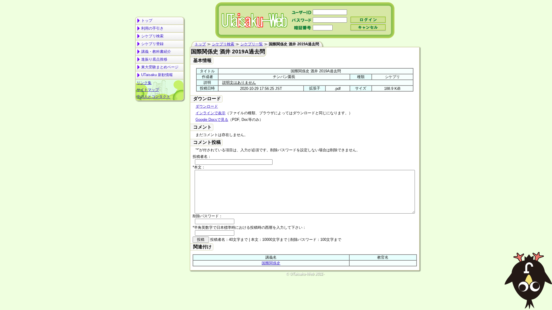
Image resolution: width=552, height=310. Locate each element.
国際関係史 (271, 263)
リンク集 (144, 83)
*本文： (199, 167)
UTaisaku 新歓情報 (157, 75)
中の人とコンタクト (153, 96)
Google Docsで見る (211, 119)
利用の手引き (152, 28)
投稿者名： (202, 156)
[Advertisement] (159, 125)
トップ (146, 20)
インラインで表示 (210, 113)
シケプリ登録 (152, 44)
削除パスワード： (208, 216)
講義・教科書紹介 (156, 51)
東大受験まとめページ (160, 67)
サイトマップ (148, 90)
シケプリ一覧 (251, 44)
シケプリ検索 (152, 36)
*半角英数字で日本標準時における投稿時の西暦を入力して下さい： (249, 227)
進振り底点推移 (154, 59)
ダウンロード (206, 106)
